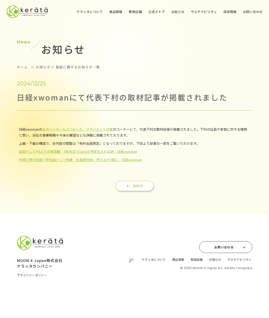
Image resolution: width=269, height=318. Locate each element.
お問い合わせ (253, 11)
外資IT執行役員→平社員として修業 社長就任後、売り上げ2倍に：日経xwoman (80, 159)
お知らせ (178, 11)
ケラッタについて (89, 11)
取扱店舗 (135, 11)
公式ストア (156, 11)
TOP (131, 260)
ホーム (23, 67)
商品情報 (116, 11)
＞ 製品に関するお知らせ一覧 (75, 67)
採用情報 (230, 11)
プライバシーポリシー (32, 275)
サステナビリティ (204, 11)
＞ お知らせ (39, 67)
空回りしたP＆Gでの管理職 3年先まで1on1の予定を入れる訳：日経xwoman (78, 151)
